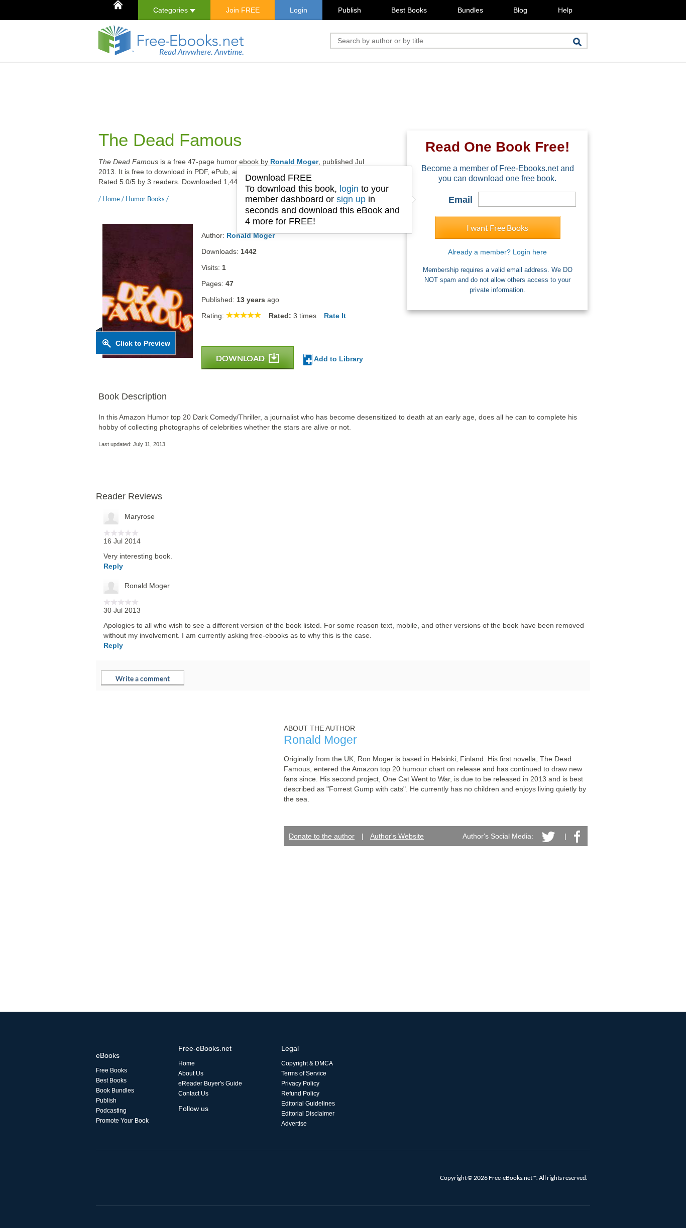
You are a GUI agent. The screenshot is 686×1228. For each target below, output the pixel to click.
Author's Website (397, 836)
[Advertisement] (279, 85)
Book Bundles (115, 1090)
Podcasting (111, 1110)
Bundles (470, 10)
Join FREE (243, 10)
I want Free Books (497, 227)
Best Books (409, 10)
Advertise (294, 1123)
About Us (190, 1073)
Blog (520, 10)
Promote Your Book (122, 1120)
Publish (349, 10)
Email (460, 200)
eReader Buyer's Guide (210, 1083)
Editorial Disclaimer (307, 1113)
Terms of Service (303, 1073)
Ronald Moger (294, 162)
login (349, 189)
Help (565, 10)
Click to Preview (143, 343)
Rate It (335, 316)
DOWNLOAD (241, 358)
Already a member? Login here (497, 252)
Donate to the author (322, 836)
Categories (171, 10)
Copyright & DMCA (307, 1063)
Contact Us (193, 1093)
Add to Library (337, 359)
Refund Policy (300, 1093)
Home (186, 1063)
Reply (113, 566)
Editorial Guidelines (308, 1103)
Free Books (111, 1070)
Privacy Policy (300, 1083)
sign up (351, 199)
